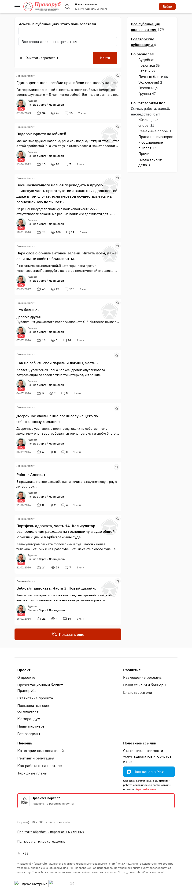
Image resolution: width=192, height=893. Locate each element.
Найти (105, 58)
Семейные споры (153, 131)
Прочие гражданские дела (150, 159)
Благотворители (137, 692)
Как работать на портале (39, 765)
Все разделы (28, 733)
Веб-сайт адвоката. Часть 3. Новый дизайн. (56, 588)
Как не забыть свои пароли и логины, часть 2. (58, 362)
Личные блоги (150, 76)
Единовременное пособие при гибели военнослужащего (67, 82)
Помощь (24, 743)
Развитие (132, 669)
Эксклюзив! (148, 82)
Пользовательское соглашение (33, 708)
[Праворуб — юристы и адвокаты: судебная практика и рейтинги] (42, 6)
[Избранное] (118, 75)
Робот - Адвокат (30, 474)
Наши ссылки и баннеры (144, 684)
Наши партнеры (31, 726)
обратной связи (145, 789)
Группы (144, 93)
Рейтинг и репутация (35, 758)
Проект (23, 669)
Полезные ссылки (139, 743)
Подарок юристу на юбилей (41, 133)
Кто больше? (27, 309)
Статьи (144, 71)
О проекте (26, 677)
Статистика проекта (35, 698)
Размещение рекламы (142, 677)
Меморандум (28, 718)
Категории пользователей (40, 750)
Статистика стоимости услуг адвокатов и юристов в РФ (147, 756)
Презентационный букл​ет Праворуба (40, 687)
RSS (25, 853)
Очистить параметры (42, 58)
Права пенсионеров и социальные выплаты (155, 142)
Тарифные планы (32, 773)
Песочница (148, 87)
